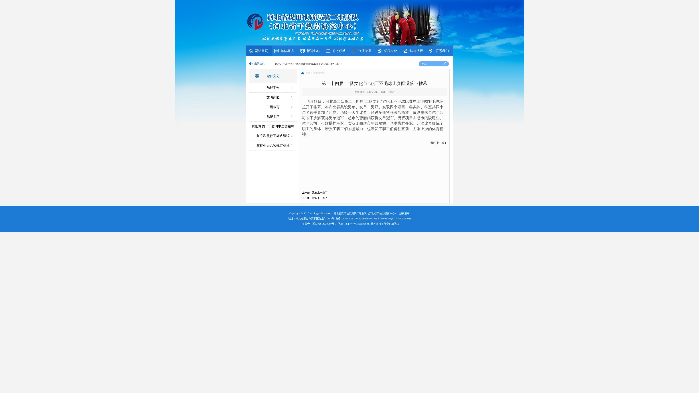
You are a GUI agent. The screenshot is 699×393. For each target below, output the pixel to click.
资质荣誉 (364, 51)
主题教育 (273, 107)
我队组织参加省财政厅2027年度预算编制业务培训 (301, 63)
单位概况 (287, 51)
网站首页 (261, 51)
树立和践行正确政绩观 (273, 136)
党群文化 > (319, 73)
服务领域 (338, 51)
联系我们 (442, 51)
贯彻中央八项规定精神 (273, 145)
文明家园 (273, 97)
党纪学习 (273, 116)
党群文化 (390, 51)
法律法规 (416, 51)
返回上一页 (437, 142)
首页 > (309, 73)
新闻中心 (313, 51)
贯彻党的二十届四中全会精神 (273, 126)
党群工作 (273, 88)
